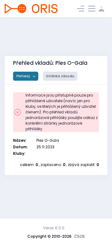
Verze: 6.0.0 (53, 228)
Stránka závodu (60, 76)
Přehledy (23, 76)
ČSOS (79, 236)
